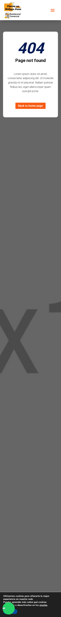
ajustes (43, 605)
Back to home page (30, 105)
